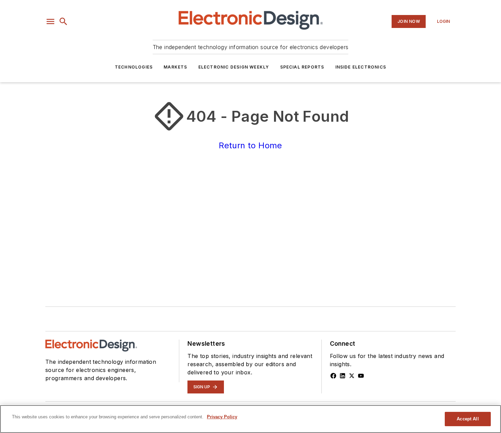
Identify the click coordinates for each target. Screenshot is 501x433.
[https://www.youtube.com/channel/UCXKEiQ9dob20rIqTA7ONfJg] (361, 375)
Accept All (468, 418)
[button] (50, 21)
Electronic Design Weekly (233, 67)
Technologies (134, 67)
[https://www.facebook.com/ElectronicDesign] (333, 375)
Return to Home (250, 145)
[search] (63, 21)
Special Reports (302, 67)
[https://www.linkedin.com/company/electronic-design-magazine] (342, 375)
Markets (175, 67)
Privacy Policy (222, 416)
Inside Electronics (360, 67)
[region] (250, 419)
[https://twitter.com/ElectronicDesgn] (351, 375)
